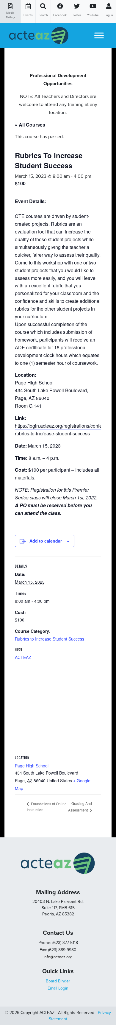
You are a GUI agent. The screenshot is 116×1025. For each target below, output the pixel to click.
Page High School (31, 766)
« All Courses (30, 124)
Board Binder (58, 981)
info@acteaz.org (58, 956)
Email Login (58, 988)
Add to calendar (45, 541)
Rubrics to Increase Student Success (49, 639)
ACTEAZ (23, 657)
